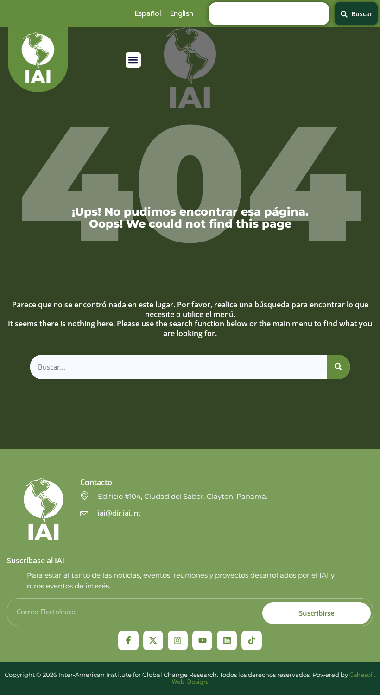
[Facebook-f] (128, 640)
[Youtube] (202, 640)
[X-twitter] (153, 640)
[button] (133, 60)
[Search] (338, 367)
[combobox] (269, 13)
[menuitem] (147, 13)
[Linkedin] (227, 640)
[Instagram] (178, 640)
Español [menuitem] (148, 13)
